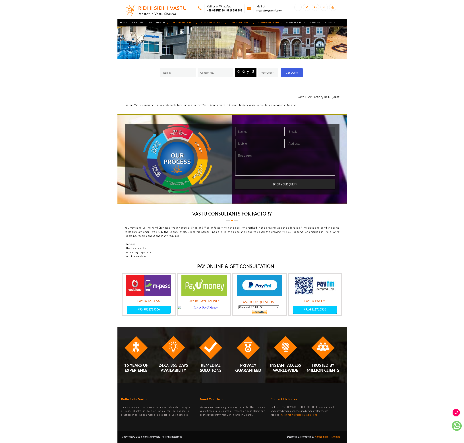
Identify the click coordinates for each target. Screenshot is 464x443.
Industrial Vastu (241, 22)
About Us (137, 22)
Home (123, 22)
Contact (330, 22)
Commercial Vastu (212, 22)
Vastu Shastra (156, 22)
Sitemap (336, 437)
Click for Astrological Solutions (299, 414)
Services (315, 22)
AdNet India (321, 437)
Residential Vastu (183, 22)
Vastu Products (295, 22)
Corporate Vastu (268, 22)
